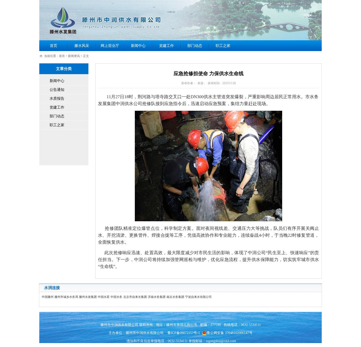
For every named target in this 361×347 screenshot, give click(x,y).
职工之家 (223, 46)
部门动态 (194, 46)
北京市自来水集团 (135, 297)
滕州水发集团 (88, 297)
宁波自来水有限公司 (198, 297)
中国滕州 (48, 297)
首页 (53, 46)
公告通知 (57, 90)
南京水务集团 (175, 297)
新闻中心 (138, 46)
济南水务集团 (157, 297)
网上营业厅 (110, 46)
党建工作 (166, 46)
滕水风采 (81, 46)
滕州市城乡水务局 (66, 297)
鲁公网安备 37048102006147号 (229, 333)
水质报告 (57, 98)
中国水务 (116, 297)
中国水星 (104, 297)
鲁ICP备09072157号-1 (183, 333)
